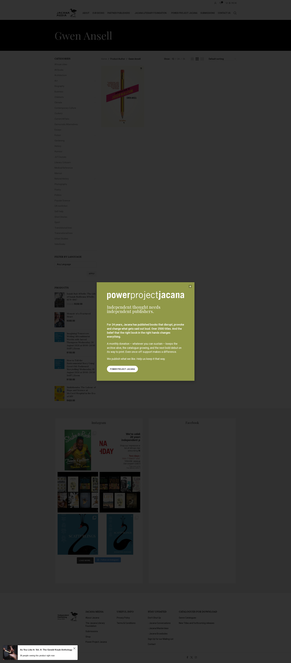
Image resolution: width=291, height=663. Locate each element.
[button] (190, 286)
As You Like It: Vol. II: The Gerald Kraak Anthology (46, 649)
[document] (145, 331)
